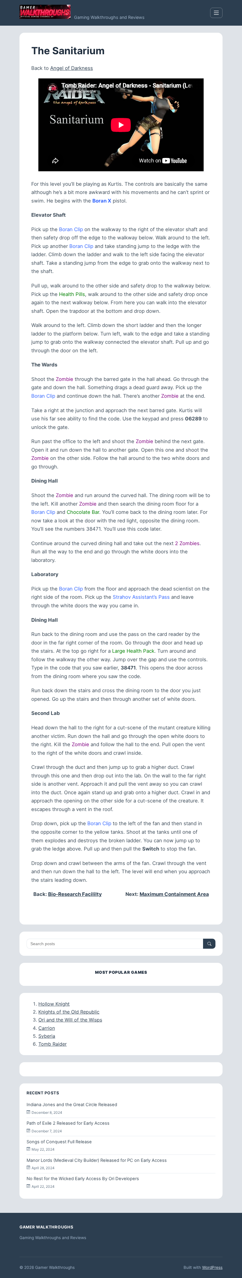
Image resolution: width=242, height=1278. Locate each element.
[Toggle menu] (216, 13)
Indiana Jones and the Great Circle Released (72, 1104)
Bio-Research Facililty (75, 894)
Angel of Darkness (71, 68)
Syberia (46, 1036)
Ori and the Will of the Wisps (70, 1020)
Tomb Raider (52, 1044)
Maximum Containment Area (174, 894)
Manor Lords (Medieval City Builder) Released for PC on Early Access (97, 1160)
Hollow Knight (54, 1004)
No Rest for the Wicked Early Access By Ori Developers (83, 1178)
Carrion (46, 1028)
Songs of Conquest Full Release (59, 1141)
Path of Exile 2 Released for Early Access (68, 1123)
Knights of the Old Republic (68, 1012)
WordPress (212, 1267)
